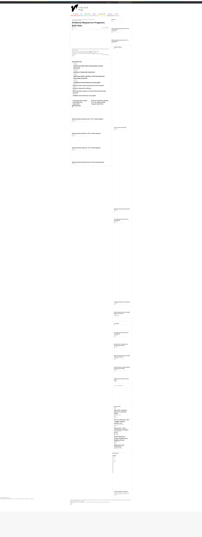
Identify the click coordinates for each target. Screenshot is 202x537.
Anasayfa (73, 19)
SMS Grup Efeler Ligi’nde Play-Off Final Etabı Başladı (88, 162)
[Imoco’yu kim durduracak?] (120, 48)
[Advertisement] (122, 396)
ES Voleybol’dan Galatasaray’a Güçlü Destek (121, 220)
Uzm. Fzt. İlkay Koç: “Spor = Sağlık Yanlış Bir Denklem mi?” (121, 421)
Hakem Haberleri (76, 69)
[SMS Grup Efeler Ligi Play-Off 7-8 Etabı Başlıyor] (82, 136)
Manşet (80, 20)
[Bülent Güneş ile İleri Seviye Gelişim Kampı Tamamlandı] (120, 304)
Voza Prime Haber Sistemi (90, 502)
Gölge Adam (116, 448)
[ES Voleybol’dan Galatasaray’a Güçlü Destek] (120, 211)
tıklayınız (90, 51)
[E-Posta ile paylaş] (0, 508)
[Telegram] (73, 56)
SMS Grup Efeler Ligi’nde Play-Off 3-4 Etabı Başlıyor (120, 41)
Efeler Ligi (77, 20)
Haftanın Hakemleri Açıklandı (84, 72)
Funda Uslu (116, 431)
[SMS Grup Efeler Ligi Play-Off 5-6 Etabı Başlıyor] (82, 121)
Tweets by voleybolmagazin (118, 385)
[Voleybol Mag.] (80, 8)
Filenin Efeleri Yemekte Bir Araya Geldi (121, 379)
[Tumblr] (72, 56)
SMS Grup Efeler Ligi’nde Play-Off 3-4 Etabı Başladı (87, 119)
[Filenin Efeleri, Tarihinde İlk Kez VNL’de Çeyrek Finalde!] (120, 336)
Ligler (76, 19)
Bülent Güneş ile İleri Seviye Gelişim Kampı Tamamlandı (122, 313)
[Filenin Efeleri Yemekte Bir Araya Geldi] (120, 371)
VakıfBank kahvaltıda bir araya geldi (86, 83)
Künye (71, 504)
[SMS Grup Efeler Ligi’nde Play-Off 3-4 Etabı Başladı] (82, 107)
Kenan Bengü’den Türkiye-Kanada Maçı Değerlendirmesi (121, 438)
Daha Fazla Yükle (116, 315)
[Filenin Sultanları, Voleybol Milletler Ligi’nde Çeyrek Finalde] (120, 359)
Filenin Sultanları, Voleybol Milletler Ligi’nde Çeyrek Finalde (122, 368)
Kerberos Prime (97, 502)
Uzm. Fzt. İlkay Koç (117, 424)
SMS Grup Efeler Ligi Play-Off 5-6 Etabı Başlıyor (86, 133)
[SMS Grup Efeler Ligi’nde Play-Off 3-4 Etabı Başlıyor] (117, 32)
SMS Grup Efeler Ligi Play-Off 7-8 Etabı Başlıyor (86, 148)
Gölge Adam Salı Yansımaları (119, 446)
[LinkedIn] (0, 509)
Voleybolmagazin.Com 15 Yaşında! (122, 302)
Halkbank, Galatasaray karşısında (122, 209)
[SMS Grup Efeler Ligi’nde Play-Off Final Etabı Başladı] (82, 150)
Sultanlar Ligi (79, 19)
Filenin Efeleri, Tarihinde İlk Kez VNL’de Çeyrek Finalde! (121, 345)
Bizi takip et (8, 497)
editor (115, 441)
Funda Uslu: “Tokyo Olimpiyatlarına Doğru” (121, 429)
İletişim (71, 503)
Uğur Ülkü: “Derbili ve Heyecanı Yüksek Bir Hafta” (120, 411)
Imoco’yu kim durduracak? (120, 127)
